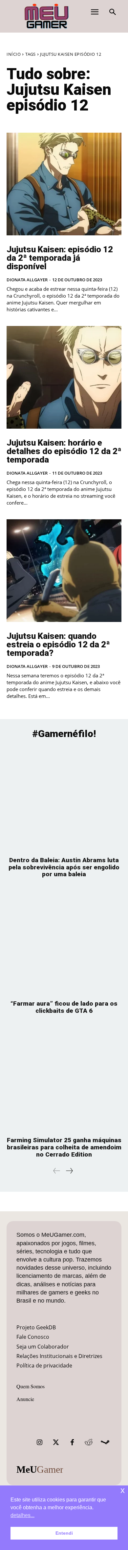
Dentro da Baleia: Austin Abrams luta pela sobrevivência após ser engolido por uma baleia (64, 867)
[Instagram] (39, 1442)
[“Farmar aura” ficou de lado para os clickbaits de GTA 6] (64, 942)
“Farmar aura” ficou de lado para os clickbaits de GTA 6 (64, 1007)
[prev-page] (57, 1170)
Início (14, 54)
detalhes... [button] (22, 1515)
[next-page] (69, 1170)
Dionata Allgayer (27, 280)
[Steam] (105, 1442)
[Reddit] (88, 1442)
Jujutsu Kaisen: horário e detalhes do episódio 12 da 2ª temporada (64, 451)
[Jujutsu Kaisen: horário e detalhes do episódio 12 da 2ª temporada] (64, 377)
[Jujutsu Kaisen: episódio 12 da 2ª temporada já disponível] (64, 184)
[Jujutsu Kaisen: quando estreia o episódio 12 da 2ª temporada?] (64, 570)
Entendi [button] (64, 1533)
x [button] (122, 1490)
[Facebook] (72, 1442)
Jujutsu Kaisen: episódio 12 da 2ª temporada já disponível (60, 257)
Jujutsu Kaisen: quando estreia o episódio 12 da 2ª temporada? (58, 644)
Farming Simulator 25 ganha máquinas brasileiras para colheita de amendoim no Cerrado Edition (64, 1147)
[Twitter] (55, 1442)
